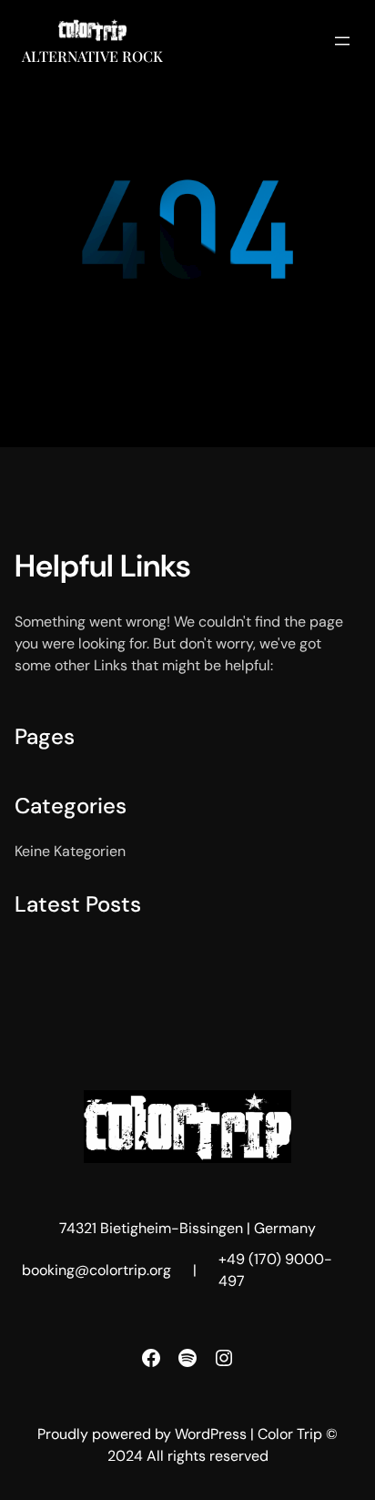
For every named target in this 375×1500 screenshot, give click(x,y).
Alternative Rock (92, 56)
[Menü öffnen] (342, 41)
